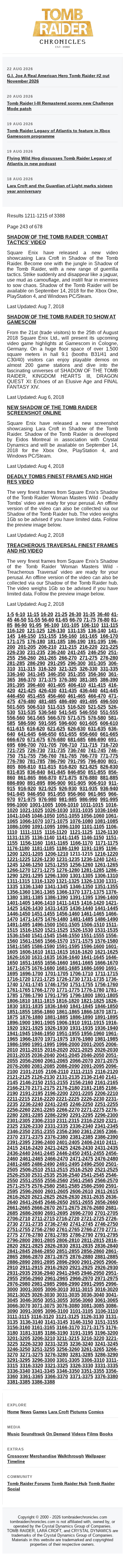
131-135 (77, 630)
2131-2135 (68, 1077)
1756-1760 (106, 984)
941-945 (16, 794)
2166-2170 (18, 1088)
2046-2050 (92, 1055)
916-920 (27, 788)
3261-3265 (92, 1349)
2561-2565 (81, 1180)
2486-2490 (43, 1164)
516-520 (77, 706)
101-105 (70, 625)
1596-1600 (92, 946)
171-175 (16, 641)
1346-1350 (81, 886)
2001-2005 (92, 1044)
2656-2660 (106, 1202)
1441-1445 (106, 908)
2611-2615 (106, 1191)
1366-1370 (68, 892)
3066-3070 (18, 1305)
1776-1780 (92, 990)
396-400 (36, 685)
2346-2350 (18, 1131)
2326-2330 (31, 1126)
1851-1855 (18, 1011)
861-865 (27, 777)
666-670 (16, 739)
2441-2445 (43, 1153)
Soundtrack (33, 1433)
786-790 (57, 761)
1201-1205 (31, 853)
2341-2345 (106, 1126)
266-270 (68, 658)
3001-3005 (31, 1289)
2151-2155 (56, 1082)
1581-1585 (18, 946)
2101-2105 (31, 1071)
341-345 (36, 674)
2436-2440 (18, 1153)
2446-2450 (68, 1153)
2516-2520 (81, 1169)
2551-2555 (31, 1180)
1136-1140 (43, 837)
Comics (96, 1411)
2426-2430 (81, 1147)
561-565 (36, 717)
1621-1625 (106, 951)
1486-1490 (106, 919)
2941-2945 (68, 1273)
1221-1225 (18, 859)
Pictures (78, 1411)
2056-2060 (31, 1060)
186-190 (77, 641)
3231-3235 (56, 1343)
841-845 (57, 772)
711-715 (88, 745)
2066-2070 (81, 1060)
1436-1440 (81, 908)
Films (92, 1433)
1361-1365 (43, 892)
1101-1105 (93, 826)
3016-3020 (106, 1289)
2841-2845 (18, 1251)
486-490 (68, 701)
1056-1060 (92, 815)
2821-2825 (31, 1245)
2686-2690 (31, 1213)
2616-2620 (18, 1196)
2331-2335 (56, 1126)
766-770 (88, 755)
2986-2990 (68, 1284)
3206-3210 (43, 1338)
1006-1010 (67, 804)
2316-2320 (92, 1120)
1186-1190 (67, 848)
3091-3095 (31, 1311)
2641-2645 (31, 1202)
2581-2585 (68, 1186)
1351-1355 (106, 886)
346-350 (57, 674)
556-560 (16, 717)
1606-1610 (31, 951)
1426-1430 (31, 908)
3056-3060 (81, 1300)
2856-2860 (92, 1251)
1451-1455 (43, 913)
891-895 (36, 783)
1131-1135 (18, 837)
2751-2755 (18, 1229)
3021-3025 (18, 1294)
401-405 (57, 685)
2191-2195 (31, 1093)
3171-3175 (92, 1327)
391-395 (16, 685)
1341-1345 (56, 886)
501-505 (16, 706)
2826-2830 (56, 1245)
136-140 (97, 630)
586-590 (27, 723)
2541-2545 (92, 1175)
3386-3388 (43, 1382)
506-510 (36, 706)
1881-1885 (56, 1017)
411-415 (97, 685)
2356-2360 (68, 1131)
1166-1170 (81, 843)
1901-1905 (43, 1022)
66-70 (75, 619)
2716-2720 (67, 1218)
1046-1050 (43, 815)
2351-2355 (43, 1131)
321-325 (68, 668)
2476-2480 (106, 1158)
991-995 (109, 799)
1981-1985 (106, 1039)
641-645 (27, 734)
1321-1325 (67, 881)
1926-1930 (56, 1028)
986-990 (88, 799)
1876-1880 (31, 1017)
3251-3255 (43, 1349)
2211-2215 (18, 1098)
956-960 (77, 794)
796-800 (97, 761)
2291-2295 (81, 1115)
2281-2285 (31, 1115)
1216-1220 (106, 853)
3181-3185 (31, 1333)
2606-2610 (81, 1191)
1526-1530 (81, 930)
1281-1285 (92, 870)
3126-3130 (92, 1316)
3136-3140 (31, 1322)
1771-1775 (68, 990)
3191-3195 (81, 1333)
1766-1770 (43, 990)
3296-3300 (43, 1360)
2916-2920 (56, 1267)
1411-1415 (67, 902)
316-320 (47, 668)
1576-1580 (106, 941)
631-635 (97, 728)
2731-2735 (31, 1224)
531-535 (27, 712)
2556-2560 (56, 1180)
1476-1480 (56, 919)
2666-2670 (43, 1207)
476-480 (27, 701)
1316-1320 (43, 881)
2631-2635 (92, 1196)
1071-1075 (56, 821)
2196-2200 (56, 1093)
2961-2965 (56, 1278)
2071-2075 (106, 1060)
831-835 (16, 772)
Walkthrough (71, 1455)
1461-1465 (92, 913)
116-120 (16, 630)
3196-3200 (106, 1333)
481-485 (47, 701)
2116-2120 (106, 1071)
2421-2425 (56, 1147)
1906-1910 (68, 1022)
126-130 (56, 630)
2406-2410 (93, 1142)
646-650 (47, 734)
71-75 (89, 619)
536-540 (47, 712)
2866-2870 (31, 1256)
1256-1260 (81, 864)
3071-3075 (43, 1305)
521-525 (97, 706)
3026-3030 (43, 1294)
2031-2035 (18, 1055)
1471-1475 (31, 919)
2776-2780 (31, 1235)
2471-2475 (81, 1158)
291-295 (57, 663)
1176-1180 (18, 848)
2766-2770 (92, 1229)
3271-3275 (31, 1354)
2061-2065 (56, 1060)
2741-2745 (81, 1224)
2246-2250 (81, 1104)
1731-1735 (92, 979)
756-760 (47, 755)
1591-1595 (68, 946)
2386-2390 (106, 1137)
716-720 (109, 745)
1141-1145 (67, 837)
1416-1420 (92, 902)
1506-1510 (93, 924)
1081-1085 (106, 821)
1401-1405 (18, 902)
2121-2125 (18, 1077)
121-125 (36, 630)
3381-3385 (18, 1382)
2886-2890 (18, 1262)
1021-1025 (31, 810)
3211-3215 (67, 1338)
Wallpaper (95, 1455)
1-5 (10, 614)
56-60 (48, 619)
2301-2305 (18, 1120)
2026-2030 (106, 1049)
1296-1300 (56, 875)
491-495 (88, 701)
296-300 (77, 663)
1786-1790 (31, 995)
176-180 (36, 641)
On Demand (58, 1433)
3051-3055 (56, 1300)
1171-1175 (106, 843)
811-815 (47, 766)
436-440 (88, 690)
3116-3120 (42, 1316)
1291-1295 (31, 875)
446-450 (16, 696)
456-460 (57, 696)
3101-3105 (81, 1311)
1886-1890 (81, 1017)
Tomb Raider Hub (69, 1483)
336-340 (16, 674)
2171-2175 (43, 1088)
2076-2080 (18, 1066)
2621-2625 (43, 1196)
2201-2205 (81, 1093)
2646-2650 (56, 1202)
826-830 (109, 766)
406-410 (77, 685)
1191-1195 (92, 848)
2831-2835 (81, 1245)
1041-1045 (18, 815)
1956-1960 (92, 1033)
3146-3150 (81, 1322)
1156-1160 (31, 843)
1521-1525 (56, 930)
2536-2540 (68, 1175)
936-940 (109, 788)
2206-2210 (106, 1093)
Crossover (18, 1455)
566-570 (57, 717)
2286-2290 (56, 1115)
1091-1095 (43, 826)
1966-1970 (31, 1039)
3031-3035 (68, 1294)
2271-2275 (92, 1109)
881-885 (109, 777)
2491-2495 (68, 1164)
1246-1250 (31, 864)
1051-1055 (68, 815)
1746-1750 (56, 984)
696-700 (27, 745)
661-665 (109, 734)
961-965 (97, 794)
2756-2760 (43, 1229)
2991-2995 (92, 1284)
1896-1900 (18, 1022)
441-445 (109, 690)
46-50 (20, 619)
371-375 (47, 679)
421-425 (27, 690)
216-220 (88, 647)
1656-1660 (56, 962)
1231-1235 (68, 859)
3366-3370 (56, 1376)
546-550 (88, 712)
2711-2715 (43, 1218)
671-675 (36, 739)
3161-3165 (43, 1327)
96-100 (51, 625)
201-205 (27, 647)
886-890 (16, 783)
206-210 (47, 647)
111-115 (109, 625)
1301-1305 (81, 875)
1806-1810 (18, 1000)
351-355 (77, 674)
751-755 (27, 755)
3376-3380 (106, 1376)
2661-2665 (18, 1207)
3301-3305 (68, 1360)
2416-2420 (31, 1147)
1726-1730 (68, 979)
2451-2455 (92, 1153)
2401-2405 (68, 1142)
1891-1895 (106, 1017)
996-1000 (17, 804)
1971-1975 (56, 1039)
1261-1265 (106, 864)
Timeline (16, 1461)
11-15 (33, 614)
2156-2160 (81, 1082)
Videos (79, 1433)
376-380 (68, 679)
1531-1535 (106, 930)
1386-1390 (56, 897)
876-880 (88, 777)
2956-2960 (31, 1278)
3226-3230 (31, 1343)
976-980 (47, 799)
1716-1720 (18, 979)
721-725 (16, 750)
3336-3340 (18, 1371)
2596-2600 (31, 1191)
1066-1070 (31, 821)
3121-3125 (67, 1316)
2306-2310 (43, 1120)
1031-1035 (81, 810)
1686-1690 (92, 968)
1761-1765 (18, 990)
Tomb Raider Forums (28, 1483)
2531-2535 (43, 1175)
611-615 (16, 728)
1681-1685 (68, 968)
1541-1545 (43, 935)
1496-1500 (43, 924)
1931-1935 (81, 1028)
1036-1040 (106, 810)
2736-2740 (56, 1224)
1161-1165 (56, 843)
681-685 (77, 739)
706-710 (68, 745)
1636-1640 (68, 957)
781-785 (36, 761)
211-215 (68, 647)
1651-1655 (31, 962)
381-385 (88, 679)
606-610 (109, 723)
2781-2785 (56, 1235)
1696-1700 (31, 973)
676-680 (57, 739)
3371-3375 (81, 1376)
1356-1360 (18, 892)
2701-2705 (106, 1213)
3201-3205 (18, 1338)
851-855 (97, 772)
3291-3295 (18, 1360)
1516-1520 (31, 930)
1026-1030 (56, 810)
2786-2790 (81, 1235)
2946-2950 (92, 1273)
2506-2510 (31, 1169)
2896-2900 (68, 1262)
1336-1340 (31, 886)
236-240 (57, 652)
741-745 (97, 750)
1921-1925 (31, 1028)
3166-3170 (68, 1327)
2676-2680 (92, 1207)
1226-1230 (43, 859)
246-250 (97, 652)
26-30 (75, 614)
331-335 (109, 668)
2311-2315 (67, 1120)
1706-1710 (81, 973)
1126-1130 (106, 832)
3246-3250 (18, 1349)
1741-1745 (31, 984)
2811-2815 (92, 1240)
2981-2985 (43, 1284)
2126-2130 (43, 1077)
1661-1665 (81, 962)
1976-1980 (81, 1039)
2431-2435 (106, 1147)
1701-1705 (56, 973)
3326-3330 (81, 1365)
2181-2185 (92, 1088)
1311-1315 (18, 881)
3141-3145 (56, 1322)
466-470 (97, 696)
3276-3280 (56, 1354)
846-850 (77, 772)
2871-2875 (56, 1256)
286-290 (36, 663)
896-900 (57, 783)
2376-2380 (56, 1137)
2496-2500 (92, 1164)
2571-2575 (18, 1186)
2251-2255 (106, 1104)
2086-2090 (68, 1066)
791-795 (77, 761)
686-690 (97, 739)
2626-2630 (68, 1196)
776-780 (16, 761)
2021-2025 (81, 1049)
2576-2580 (43, 1186)
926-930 (68, 788)
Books (106, 1433)
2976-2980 (18, 1284)
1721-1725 (43, 979)
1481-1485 (81, 919)
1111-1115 (31, 832)
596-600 (68, 723)
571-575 (77, 717)
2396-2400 (43, 1142)
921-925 (47, 788)
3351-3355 (92, 1371)
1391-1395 (81, 897)
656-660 (88, 734)
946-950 (36, 794)
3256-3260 (68, 1349)
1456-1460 (68, 913)
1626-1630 (18, 957)
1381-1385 (31, 897)
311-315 (26, 668)
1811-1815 (43, 1000)
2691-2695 (56, 1213)
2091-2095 (92, 1066)
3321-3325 (56, 1365)
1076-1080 (81, 821)
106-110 (90, 625)
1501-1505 (68, 924)
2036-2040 (43, 1055)
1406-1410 (43, 902)
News (26, 1411)
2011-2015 (31, 1049)
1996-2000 (68, 1044)
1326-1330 (92, 881)
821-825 (88, 766)
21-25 (61, 614)
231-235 (36, 652)
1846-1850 (106, 1006)
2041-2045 (68, 1055)
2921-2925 (81, 1267)
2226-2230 (92, 1098)
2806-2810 (68, 1240)
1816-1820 (67, 1000)
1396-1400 (106, 897)
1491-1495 (18, 924)
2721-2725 (92, 1218)
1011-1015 (91, 804)
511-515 (56, 706)
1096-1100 (68, 826)
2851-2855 (68, 1251)
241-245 (77, 652)
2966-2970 (81, 1278)
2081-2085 (43, 1066)
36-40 (103, 614)
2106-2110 (57, 1071)
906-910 (97, 783)
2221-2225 (67, 1098)
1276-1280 (68, 870)
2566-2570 (106, 1180)
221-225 (109, 647)
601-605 (88, 723)
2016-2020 (56, 1049)
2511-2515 (56, 1169)
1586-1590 (43, 946)
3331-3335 (106, 1365)
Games (40, 1411)
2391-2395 (18, 1142)
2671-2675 (68, 1207)
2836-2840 (106, 1245)
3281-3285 (81, 1354)
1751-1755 (81, 984)
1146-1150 (92, 837)
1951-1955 (68, 1033)
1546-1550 (68, 935)
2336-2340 (81, 1126)
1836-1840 (56, 1006)
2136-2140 (92, 1077)
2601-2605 (56, 1191)
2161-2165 (106, 1082)
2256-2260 (18, 1109)
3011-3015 (81, 1289)
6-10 (20, 614)
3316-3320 (31, 1365)
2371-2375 (31, 1137)
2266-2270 (68, 1109)
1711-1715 (106, 973)
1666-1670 (106, 962)
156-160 (68, 636)
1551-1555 (92, 935)
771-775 (109, 755)
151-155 (47, 636)
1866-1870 (92, 1011)
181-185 (57, 641)
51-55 (34, 619)
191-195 (97, 641)
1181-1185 (43, 848)
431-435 (68, 690)
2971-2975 (106, 1278)
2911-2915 (31, 1267)
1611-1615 (56, 951)
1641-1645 (92, 957)
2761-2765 (68, 1229)
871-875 (68, 777)
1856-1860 (43, 1011)
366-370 (27, 679)
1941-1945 (18, 1033)
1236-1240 (92, 859)
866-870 (47, 777)
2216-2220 (43, 1098)
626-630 (77, 728)
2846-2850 (43, 1251)
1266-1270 (18, 870)
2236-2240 (31, 1104)
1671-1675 (18, 968)
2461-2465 (31, 1158)
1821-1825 (92, 1000)
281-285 (16, 663)
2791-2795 (106, 1235)
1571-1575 (81, 941)
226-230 (16, 652)
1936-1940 (106, 1028)
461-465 (77, 696)
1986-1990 (18, 1044)
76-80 (103, 619)
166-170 (109, 636)
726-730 (36, 750)
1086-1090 (18, 826)
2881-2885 (106, 1256)
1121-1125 (81, 832)
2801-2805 (43, 1240)
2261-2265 (43, 1109)
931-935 (88, 788)
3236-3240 (81, 1343)
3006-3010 (56, 1289)
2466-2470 (56, 1158)
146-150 (27, 636)
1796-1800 (81, 995)
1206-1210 (56, 853)
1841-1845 (81, 1006)
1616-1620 (81, 951)
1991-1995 (43, 1044)
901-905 (77, 783)
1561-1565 (31, 941)
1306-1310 (106, 875)
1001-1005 (41, 804)
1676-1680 (43, 968)
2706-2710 (18, 1218)
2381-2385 (81, 1137)
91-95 (35, 625)
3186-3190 (56, 1333)
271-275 (88, 658)
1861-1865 (68, 1011)
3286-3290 (106, 1354)
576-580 (97, 717)
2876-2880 (81, 1256)
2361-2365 (92, 1131)
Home (13, 1411)
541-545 (68, 712)
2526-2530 (18, 1175)
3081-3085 (92, 1305)
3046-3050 (31, 1300)
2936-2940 (43, 1273)
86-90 (21, 625)
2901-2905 (92, 1262)
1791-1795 (56, 995)
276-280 (109, 658)
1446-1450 (18, 913)
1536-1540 (18, 935)
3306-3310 (93, 1360)
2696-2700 (81, 1213)
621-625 (56, 728)
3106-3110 (106, 1311)
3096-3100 (56, 1311)
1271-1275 (43, 870)
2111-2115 (81, 1071)
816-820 (68, 766)
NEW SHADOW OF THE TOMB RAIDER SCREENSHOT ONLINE (52, 410)
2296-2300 (106, 1115)
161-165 (88, 636)
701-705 (47, 745)
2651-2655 (81, 1202)
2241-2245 (56, 1104)
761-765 (68, 755)
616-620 (36, 728)
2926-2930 (106, 1267)
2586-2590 (92, 1186)
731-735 (57, 750)
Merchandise (43, 1455)
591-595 (47, 723)
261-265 (47, 658)
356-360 (97, 674)
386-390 (109, 679)
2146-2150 (31, 1082)
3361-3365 (31, 1376)
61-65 (62, 619)
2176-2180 (68, 1088)
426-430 (47, 690)
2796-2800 (18, 1240)
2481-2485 (18, 1164)
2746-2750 (106, 1224)
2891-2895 (43, 1262)
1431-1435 (56, 908)
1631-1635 (43, 957)
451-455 (36, 696)
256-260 (27, 658)
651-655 (68, 734)
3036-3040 (92, 1294)
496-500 (109, 701)
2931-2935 (18, 1273)
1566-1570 (56, 941)
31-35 (89, 614)
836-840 (36, 772)
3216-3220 (92, 1338)
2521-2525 (106, 1169)
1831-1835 (31, 1006)
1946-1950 (43, 1033)
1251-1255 (56, 864)
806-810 (27, 766)
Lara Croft (58, 1411)
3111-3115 (18, 1316)
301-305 (97, 663)
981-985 (68, 799)
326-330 (88, 668)
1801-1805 (106, 995)
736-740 (77, 750)
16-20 (47, 614)
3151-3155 (106, 1322)
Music (13, 1433)
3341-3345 (43, 1371)
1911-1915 (92, 1022)
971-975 (27, 799)
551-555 (109, 712)
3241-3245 (106, 1343)
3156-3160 (18, 1327)
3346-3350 (68, 1371)
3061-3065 (106, 1300)
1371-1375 (92, 892)
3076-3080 (68, 1305)
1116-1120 (56, 832)
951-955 (57, 794)
